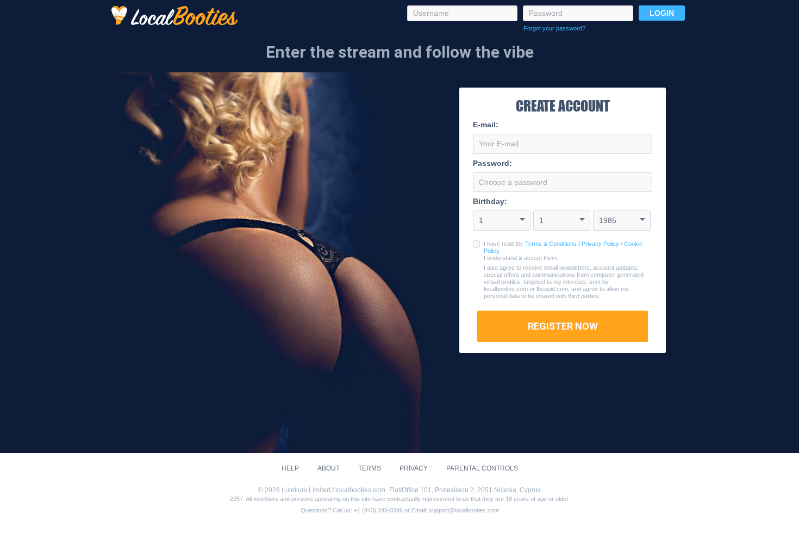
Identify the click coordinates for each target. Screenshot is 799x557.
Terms (369, 468)
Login (662, 13)
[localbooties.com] (174, 16)
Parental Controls (482, 468)
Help (290, 468)
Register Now (563, 326)
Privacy (414, 468)
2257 (236, 499)
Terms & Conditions (551, 243)
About (328, 468)
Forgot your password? (554, 28)
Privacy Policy (600, 243)
